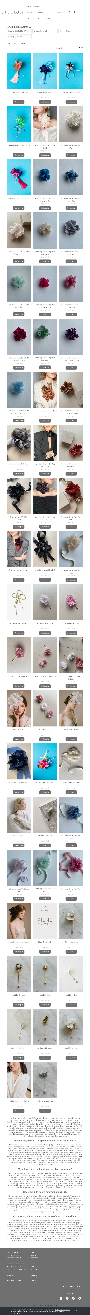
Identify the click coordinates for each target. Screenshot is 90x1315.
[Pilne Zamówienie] (45, 921)
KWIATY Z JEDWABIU (13, 1252)
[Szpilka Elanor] (45, 974)
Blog (32, 1266)
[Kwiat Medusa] (19, 708)
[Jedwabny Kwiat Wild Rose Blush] (45, 124)
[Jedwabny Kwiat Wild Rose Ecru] (71, 549)
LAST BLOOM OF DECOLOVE (15, 1264)
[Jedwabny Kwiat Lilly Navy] (19, 761)
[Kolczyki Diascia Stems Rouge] (45, 655)
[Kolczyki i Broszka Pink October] (71, 655)
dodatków (53, 1128)
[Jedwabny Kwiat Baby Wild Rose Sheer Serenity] (19, 390)
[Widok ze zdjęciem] (79, 47)
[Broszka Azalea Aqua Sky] (45, 71)
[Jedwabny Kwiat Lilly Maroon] (19, 549)
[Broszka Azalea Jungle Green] (19, 124)
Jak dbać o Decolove (14, 1266)
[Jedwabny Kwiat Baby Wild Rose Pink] (71, 284)
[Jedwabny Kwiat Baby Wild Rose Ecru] (45, 230)
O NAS (33, 1264)
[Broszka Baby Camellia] (71, 761)
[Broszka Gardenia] (45, 815)
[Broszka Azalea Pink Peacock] (19, 177)
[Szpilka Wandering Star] (45, 1080)
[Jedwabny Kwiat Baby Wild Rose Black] (45, 443)
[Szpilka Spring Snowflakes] (19, 1080)
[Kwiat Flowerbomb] (71, 708)
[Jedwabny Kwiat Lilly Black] (45, 549)
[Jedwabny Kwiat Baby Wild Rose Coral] (71, 443)
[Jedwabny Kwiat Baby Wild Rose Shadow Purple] (71, 337)
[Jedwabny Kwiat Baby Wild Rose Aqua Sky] (45, 177)
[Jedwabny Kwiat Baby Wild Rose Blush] (19, 230)
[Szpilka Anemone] (71, 921)
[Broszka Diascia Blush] (45, 602)
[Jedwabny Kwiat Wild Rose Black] (19, 496)
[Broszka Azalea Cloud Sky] (71, 71)
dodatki (71, 1159)
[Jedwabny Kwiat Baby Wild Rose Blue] (71, 177)
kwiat (34, 1161)
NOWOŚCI (34, 1255)
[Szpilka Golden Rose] (45, 1027)
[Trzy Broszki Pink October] (45, 708)
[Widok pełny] (82, 47)
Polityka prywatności (14, 1280)
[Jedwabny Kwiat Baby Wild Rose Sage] (45, 337)
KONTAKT (34, 1269)
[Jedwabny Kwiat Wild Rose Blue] (71, 815)
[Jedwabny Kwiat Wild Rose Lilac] (19, 868)
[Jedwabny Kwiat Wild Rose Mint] (45, 868)
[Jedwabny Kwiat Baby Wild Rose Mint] (19, 284)
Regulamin (34, 1275)
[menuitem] (29, 6)
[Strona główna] (13, 12)
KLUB (32, 1252)
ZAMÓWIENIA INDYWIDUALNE (16, 1269)
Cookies (34, 1280)
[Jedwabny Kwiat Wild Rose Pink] (71, 868)
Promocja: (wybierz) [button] (15, 37)
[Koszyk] (79, 13)
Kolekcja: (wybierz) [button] (40, 31)
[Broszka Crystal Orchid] (19, 602)
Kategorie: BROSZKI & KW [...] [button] (18, 31)
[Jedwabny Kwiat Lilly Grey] (19, 443)
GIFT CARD (34, 1258)
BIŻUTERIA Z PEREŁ (13, 1255)
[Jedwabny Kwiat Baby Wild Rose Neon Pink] (45, 284)
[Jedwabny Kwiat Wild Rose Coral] (71, 496)
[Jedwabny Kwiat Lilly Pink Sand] (45, 390)
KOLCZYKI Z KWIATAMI (14, 1258)
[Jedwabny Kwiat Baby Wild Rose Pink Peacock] (19, 337)
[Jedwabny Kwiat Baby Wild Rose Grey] (71, 230)
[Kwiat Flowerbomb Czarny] (19, 921)
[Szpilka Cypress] (19, 974)
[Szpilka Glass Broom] (19, 1027)
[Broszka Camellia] (19, 815)
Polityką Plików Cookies (62, 1310)
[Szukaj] (69, 12)
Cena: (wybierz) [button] (65, 31)
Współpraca (11, 1275)
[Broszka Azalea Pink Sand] (19, 71)
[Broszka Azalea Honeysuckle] (45, 761)
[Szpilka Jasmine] (71, 1027)
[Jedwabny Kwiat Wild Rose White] (71, 124)
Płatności (34, 1278)
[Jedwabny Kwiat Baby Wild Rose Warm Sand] (71, 390)
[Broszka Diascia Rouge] (19, 655)
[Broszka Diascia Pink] (71, 602)
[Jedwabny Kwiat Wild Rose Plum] (45, 496)
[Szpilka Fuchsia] (71, 974)
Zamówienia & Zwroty (14, 1278)
